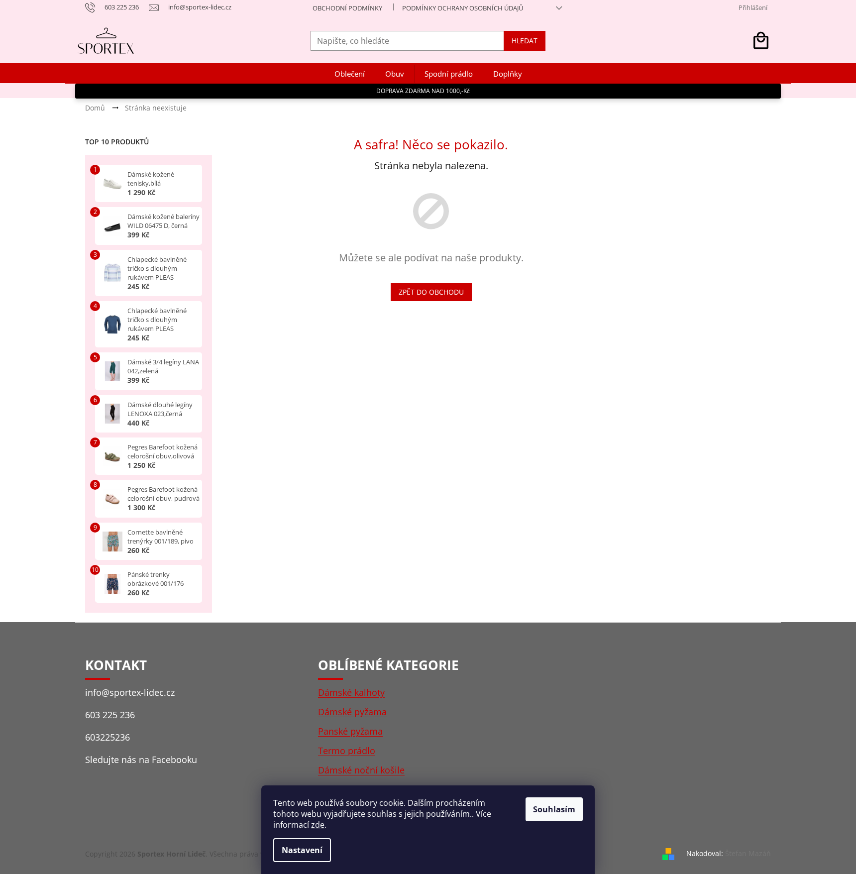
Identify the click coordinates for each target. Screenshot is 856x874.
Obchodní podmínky (347, 7)
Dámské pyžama (352, 712)
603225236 (107, 737)
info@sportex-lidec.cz (130, 692)
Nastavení (302, 850)
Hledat (524, 40)
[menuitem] (349, 74)
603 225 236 (110, 715)
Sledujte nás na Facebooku (141, 759)
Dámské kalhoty (351, 692)
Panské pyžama (350, 731)
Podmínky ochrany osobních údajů (462, 7)
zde (317, 824)
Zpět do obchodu (431, 292)
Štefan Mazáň (748, 853)
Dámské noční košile (361, 770)
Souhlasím (554, 809)
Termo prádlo (346, 751)
